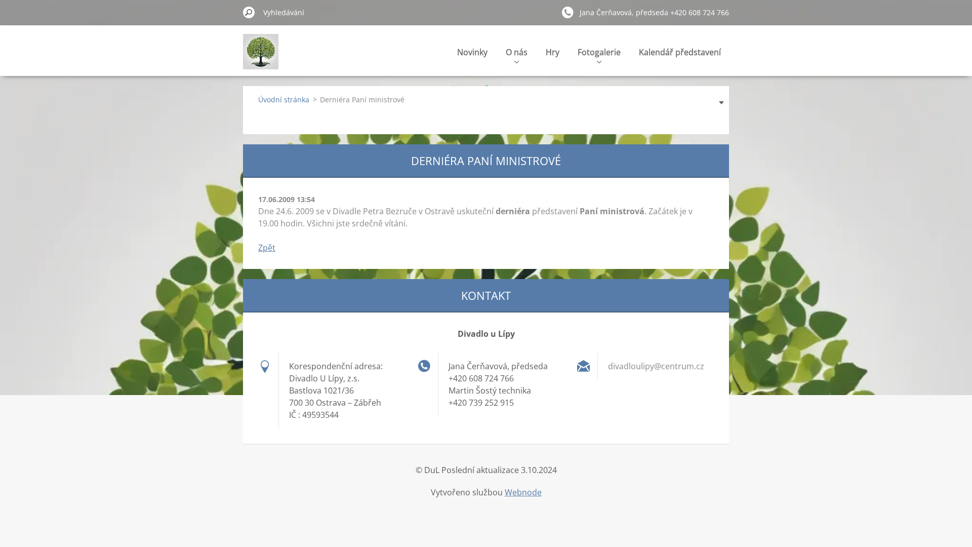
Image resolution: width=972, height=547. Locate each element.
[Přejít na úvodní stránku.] (260, 57)
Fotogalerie (599, 52)
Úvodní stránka (283, 99)
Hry (552, 52)
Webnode (523, 492)
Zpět (266, 247)
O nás (517, 52)
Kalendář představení (680, 52)
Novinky (472, 52)
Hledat (249, 12)
